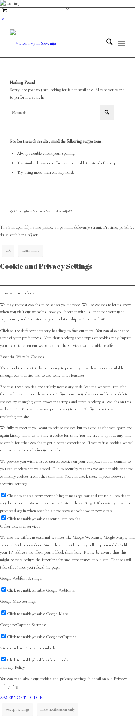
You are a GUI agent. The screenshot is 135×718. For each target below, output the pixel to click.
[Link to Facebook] (109, 211)
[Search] (106, 43)
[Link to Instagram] (120, 211)
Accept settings (17, 709)
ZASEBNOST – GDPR (21, 697)
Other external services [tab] (20, 526)
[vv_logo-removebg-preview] (56, 43)
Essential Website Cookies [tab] (22, 356)
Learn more (30, 250)
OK (8, 250)
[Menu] (121, 43)
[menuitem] (106, 43)
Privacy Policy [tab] (12, 667)
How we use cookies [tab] (17, 293)
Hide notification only (57, 709)
